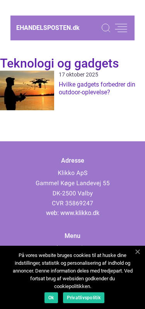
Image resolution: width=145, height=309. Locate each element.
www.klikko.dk (79, 213)
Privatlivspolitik (84, 297)
